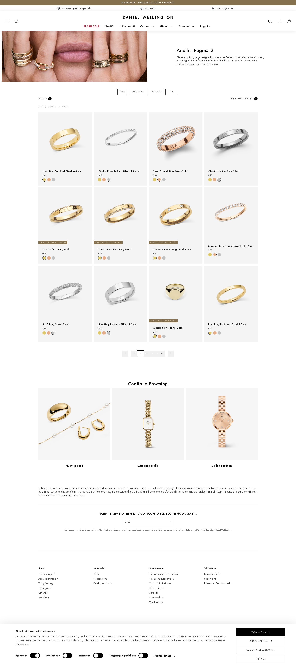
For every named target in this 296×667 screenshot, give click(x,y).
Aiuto (96, 574)
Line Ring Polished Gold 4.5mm (61, 171)
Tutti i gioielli (44, 588)
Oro (122, 91)
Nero (171, 91)
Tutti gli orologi (46, 583)
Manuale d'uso (156, 597)
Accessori (184, 26)
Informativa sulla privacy (161, 579)
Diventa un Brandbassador (218, 583)
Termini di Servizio (205, 530)
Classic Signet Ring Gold (168, 328)
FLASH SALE (92, 26)
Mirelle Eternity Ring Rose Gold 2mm (230, 246)
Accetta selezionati (260, 649)
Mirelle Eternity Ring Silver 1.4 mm (118, 171)
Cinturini (42, 593)
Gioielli (164, 26)
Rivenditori (43, 597)
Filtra (43, 98)
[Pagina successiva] (171, 354)
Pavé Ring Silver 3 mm (55, 324)
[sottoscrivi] (170, 522)
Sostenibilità (210, 579)
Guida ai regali (46, 574)
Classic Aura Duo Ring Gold (114, 249)
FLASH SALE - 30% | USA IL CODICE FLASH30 (148, 2)
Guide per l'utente (103, 583)
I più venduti (127, 26)
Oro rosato (138, 91)
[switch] (67, 655)
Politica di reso (156, 588)
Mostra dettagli (163, 656)
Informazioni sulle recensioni (163, 574)
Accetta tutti (260, 631)
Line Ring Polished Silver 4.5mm (117, 324)
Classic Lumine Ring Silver (224, 171)
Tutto (40, 106)
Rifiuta (260, 658)
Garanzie (153, 593)
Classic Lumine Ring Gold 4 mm (172, 249)
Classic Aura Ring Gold (56, 249)
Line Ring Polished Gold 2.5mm (227, 324)
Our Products (156, 602)
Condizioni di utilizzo (160, 583)
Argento (156, 91)
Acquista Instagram (48, 579)
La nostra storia (212, 574)
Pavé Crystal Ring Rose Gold (170, 171)
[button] (7, 21)
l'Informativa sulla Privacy (183, 530)
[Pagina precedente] (125, 354)
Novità (109, 26)
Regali (204, 26)
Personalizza (259, 641)
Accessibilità (100, 579)
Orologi (145, 26)
